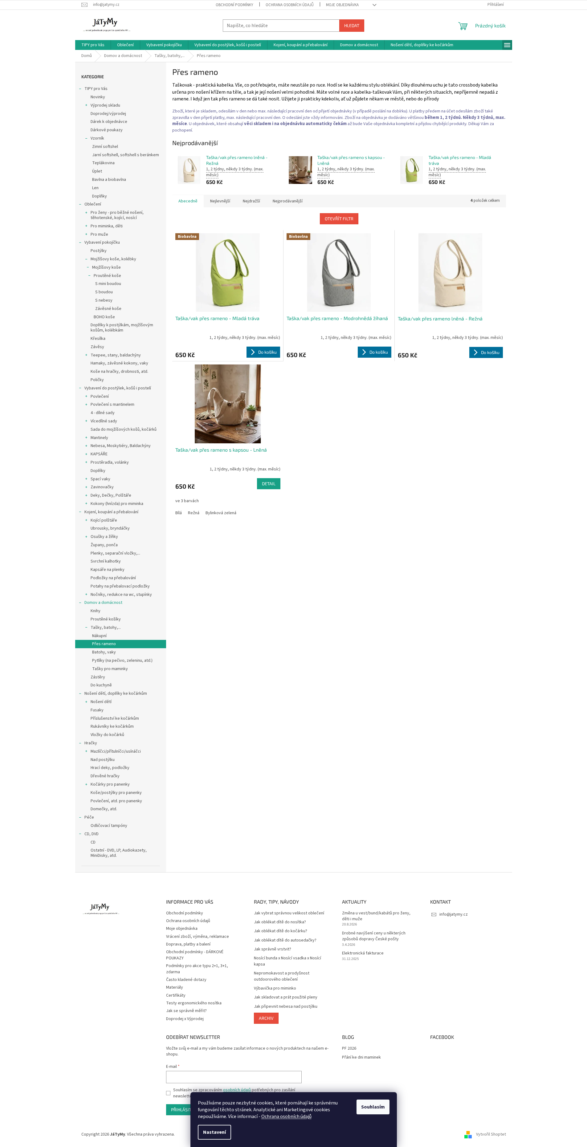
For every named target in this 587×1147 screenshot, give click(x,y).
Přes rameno (104, 644)
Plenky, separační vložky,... (115, 553)
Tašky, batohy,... (106, 627)
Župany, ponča (104, 545)
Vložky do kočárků (107, 735)
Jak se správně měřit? (186, 1011)
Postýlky (99, 251)
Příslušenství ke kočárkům (115, 718)
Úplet (97, 171)
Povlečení (100, 396)
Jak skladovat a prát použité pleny (285, 997)
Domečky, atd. (104, 809)
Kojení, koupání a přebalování (111, 512)
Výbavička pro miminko (275, 988)
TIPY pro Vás (96, 89)
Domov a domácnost (103, 603)
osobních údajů (237, 1090)
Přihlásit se (184, 1109)
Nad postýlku (103, 760)
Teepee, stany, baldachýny (116, 355)
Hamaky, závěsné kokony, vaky (119, 363)
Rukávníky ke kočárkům (112, 726)
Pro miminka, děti (107, 226)
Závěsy (97, 347)
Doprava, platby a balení (188, 944)
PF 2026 (349, 1048)
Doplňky (99, 196)
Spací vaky (100, 479)
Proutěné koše (107, 276)
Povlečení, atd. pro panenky (116, 801)
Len (95, 188)
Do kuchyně (101, 685)
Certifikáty (175, 995)
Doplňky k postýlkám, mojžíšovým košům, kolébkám (122, 327)
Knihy (95, 611)
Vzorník (97, 138)
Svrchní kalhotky (106, 561)
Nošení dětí (101, 702)
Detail (268, 483)
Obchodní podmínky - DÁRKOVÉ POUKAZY (194, 955)
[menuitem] (93, 45)
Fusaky (97, 710)
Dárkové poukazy (107, 130)
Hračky (90, 743)
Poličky (97, 380)
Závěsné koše (108, 309)
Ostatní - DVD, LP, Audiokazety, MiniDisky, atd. (119, 853)
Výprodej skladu (105, 105)
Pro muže (99, 234)
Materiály (174, 987)
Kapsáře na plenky (107, 570)
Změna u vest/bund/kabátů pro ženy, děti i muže (376, 916)
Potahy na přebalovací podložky (120, 586)
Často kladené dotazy (186, 980)
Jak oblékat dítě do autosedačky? (285, 940)
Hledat (351, 25)
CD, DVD (91, 834)
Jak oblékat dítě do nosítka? (280, 922)
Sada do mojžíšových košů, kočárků (124, 429)
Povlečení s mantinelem (112, 404)
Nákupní (99, 636)
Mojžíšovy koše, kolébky (113, 259)
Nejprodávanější (288, 201)
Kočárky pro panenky (110, 784)
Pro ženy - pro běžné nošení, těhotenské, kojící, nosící (117, 215)
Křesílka (98, 339)
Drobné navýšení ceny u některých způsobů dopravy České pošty (374, 936)
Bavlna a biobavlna (109, 180)
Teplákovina (103, 163)
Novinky (98, 97)
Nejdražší (251, 201)
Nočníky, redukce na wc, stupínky (121, 595)
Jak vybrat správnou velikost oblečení (289, 913)
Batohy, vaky (104, 652)
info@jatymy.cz (453, 914)
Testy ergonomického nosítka (194, 1003)
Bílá (178, 513)
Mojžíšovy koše (106, 267)
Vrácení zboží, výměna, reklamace (197, 936)
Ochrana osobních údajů (286, 1116)
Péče (89, 817)
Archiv (266, 1018)
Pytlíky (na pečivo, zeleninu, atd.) (122, 660)
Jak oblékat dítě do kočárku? (280, 931)
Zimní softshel (105, 147)
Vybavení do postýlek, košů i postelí (117, 388)
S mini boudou (108, 284)
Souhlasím (373, 1107)
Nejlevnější (220, 201)
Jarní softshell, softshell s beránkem (125, 155)
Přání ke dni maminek (361, 1057)
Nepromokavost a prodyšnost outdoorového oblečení (281, 976)
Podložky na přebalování (113, 578)
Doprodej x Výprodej (185, 1019)
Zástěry (98, 677)
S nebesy (103, 300)
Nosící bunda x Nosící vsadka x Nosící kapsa (287, 961)
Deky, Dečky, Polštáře (111, 495)
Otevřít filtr (339, 218)
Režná (193, 513)
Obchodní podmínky (234, 5)
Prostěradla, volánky (110, 462)
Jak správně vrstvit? (272, 949)
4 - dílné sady (103, 413)
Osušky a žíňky (104, 537)
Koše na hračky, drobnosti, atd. (119, 371)
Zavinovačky (102, 487)
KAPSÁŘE (99, 454)
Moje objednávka (342, 5)
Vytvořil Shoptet (491, 1134)
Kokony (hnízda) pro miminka (117, 504)
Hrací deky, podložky (110, 768)
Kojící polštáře (104, 520)
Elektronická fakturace (363, 953)
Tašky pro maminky (110, 669)
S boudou (104, 292)
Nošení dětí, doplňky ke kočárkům (115, 693)
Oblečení (92, 204)
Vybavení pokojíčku (102, 242)
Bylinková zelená (221, 513)
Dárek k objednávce (109, 122)
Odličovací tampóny (109, 826)
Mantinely (99, 438)
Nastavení (214, 1132)
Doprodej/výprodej (108, 114)
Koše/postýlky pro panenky (116, 793)
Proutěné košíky (106, 619)
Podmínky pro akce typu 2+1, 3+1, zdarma (197, 969)
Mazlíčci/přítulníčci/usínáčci (116, 751)
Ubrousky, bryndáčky (110, 528)
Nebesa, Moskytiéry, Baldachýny (121, 446)
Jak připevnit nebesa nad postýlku (285, 1007)
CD (93, 842)
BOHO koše (104, 317)
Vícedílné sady (104, 421)
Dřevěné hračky (105, 776)
